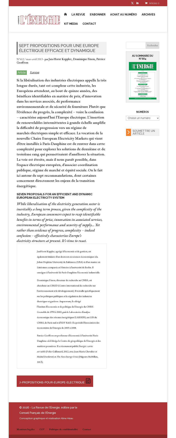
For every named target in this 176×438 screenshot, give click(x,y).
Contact (89, 24)
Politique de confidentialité (63, 429)
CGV (42, 429)
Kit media (71, 24)
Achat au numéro (123, 14)
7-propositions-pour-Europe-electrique (52, 382)
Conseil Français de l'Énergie (37, 412)
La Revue (78, 14)
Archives (148, 14)
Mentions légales (26, 429)
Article (22, 72)
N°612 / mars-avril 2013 (30, 59)
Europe (34, 72)
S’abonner (98, 14)
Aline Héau (67, 418)
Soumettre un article (144, 132)
